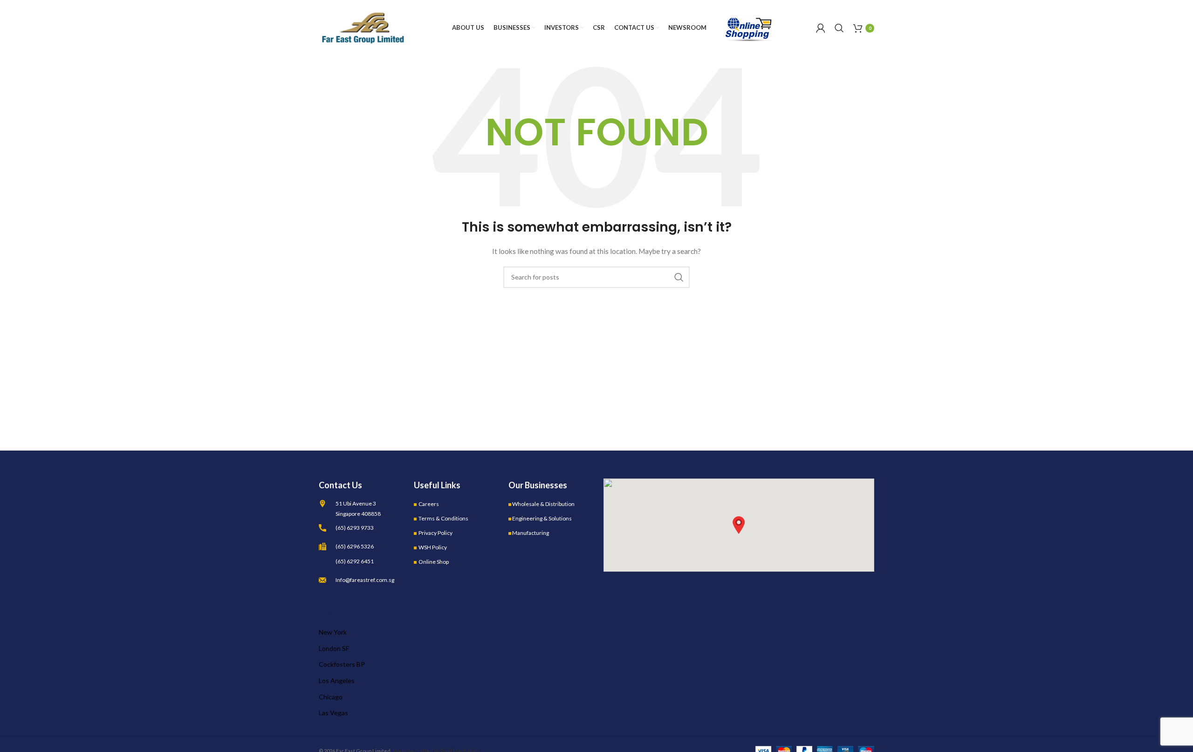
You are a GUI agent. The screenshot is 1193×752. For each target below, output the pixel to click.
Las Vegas (333, 713)
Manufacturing (530, 532)
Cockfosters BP (342, 664)
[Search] (839, 28)
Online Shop (433, 561)
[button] (738, 525)
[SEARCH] (679, 277)
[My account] (820, 28)
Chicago (331, 697)
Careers (428, 503)
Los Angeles (337, 680)
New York (333, 632)
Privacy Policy (435, 532)
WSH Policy (432, 547)
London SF (334, 648)
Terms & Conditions (443, 518)
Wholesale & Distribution (543, 503)
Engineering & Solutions (542, 518)
